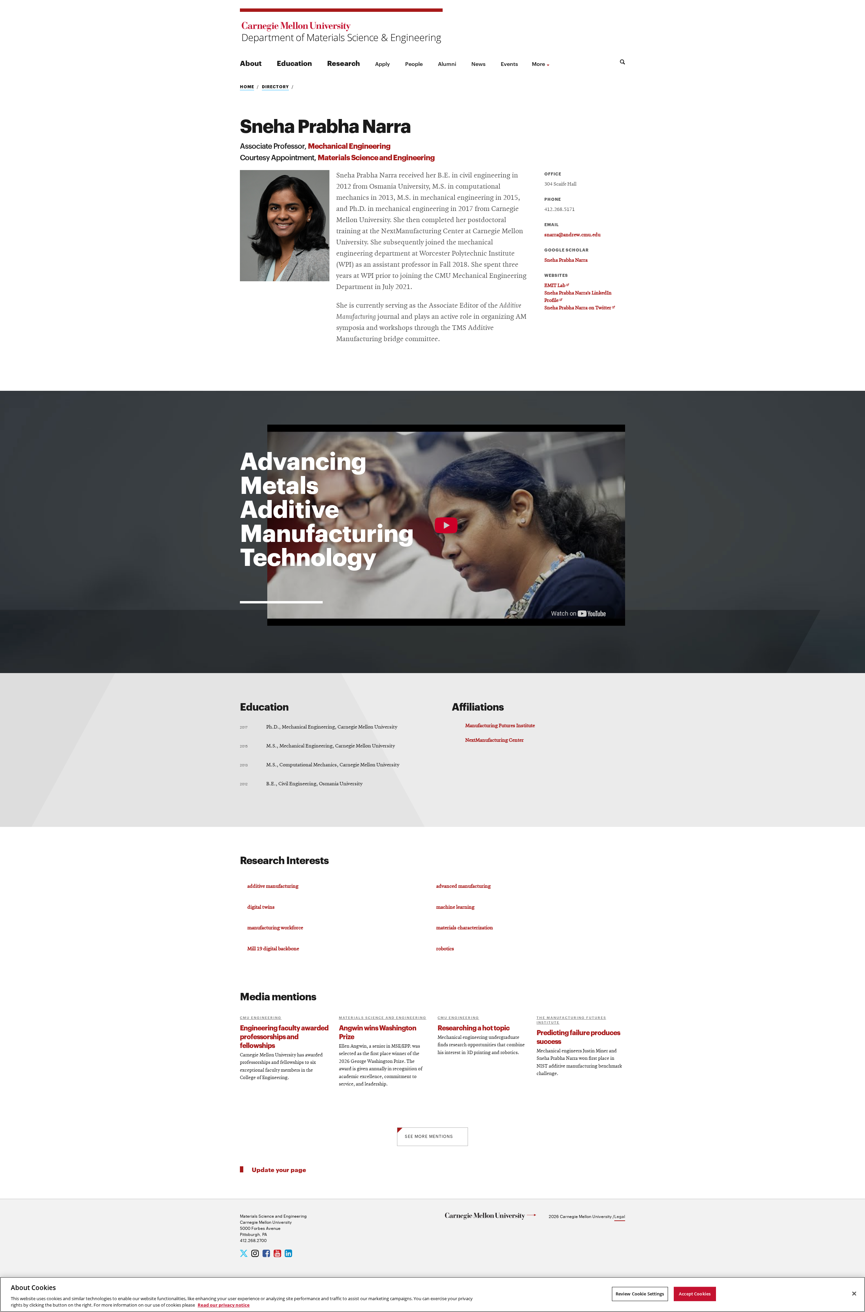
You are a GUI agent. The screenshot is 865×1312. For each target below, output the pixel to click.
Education (294, 63)
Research (343, 63)
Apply (382, 63)
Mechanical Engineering (349, 145)
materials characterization (464, 928)
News (478, 63)
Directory (275, 86)
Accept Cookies (695, 1294)
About (251, 63)
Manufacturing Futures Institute (500, 726)
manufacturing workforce (275, 928)
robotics (445, 949)
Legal (619, 1216)
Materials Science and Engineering (376, 156)
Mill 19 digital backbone (273, 949)
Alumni (447, 63)
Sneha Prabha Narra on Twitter (579, 308)
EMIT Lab (556, 286)
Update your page (279, 1169)
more (538, 63)
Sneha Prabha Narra (566, 260)
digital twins (261, 907)
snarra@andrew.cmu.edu (572, 235)
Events (509, 63)
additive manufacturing (272, 886)
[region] (432, 1294)
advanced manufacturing (463, 886)
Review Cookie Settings (640, 1294)
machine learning (455, 907)
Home (247, 86)
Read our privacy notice (224, 1305)
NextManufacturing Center (494, 740)
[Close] (854, 1293)
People (414, 63)
